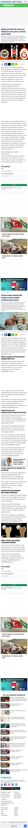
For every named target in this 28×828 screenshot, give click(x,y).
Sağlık (7, 293)
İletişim (16, 815)
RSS (5, 822)
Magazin (16, 809)
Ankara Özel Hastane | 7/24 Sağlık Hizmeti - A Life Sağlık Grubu (7, 803)
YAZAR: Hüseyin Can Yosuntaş (19, 331)
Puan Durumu (5, 797)
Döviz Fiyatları (17, 794)
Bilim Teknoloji (4, 808)
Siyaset (2, 813)
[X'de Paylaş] (9, 64)
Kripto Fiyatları (17, 796)
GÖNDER (14, 185)
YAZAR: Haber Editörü (17, 61)
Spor (7, 26)
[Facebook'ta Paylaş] (5, 64)
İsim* (2, 168)
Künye (15, 813)
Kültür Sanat (4, 809)
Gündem (16, 808)
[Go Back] (25, 826)
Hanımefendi (4, 815)
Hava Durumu (5, 794)
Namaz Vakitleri (6, 796)
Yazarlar (4, 799)
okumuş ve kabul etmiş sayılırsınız (12, 188)
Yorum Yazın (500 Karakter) (7, 173)
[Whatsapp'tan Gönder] (12, 64)
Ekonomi (16, 792)
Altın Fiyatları (17, 797)
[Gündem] (14, 224)
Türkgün (3, 26)
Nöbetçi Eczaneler (6, 792)
